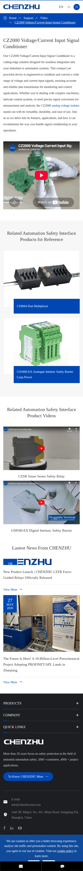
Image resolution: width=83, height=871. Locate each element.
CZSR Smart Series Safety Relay (41, 476)
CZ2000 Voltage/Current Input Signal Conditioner (45, 22)
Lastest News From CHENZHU (41, 547)
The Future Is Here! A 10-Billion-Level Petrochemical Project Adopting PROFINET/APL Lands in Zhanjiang (41, 664)
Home (13, 18)
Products (12, 703)
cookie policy (65, 851)
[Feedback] (62, 866)
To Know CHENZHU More (28, 776)
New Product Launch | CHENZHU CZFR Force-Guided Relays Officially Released (37, 575)
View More (13, 589)
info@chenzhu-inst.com (26, 804)
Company (11, 715)
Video (43, 18)
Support (28, 18)
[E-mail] (20, 866)
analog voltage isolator (65, 105)
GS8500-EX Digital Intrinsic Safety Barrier (41, 530)
